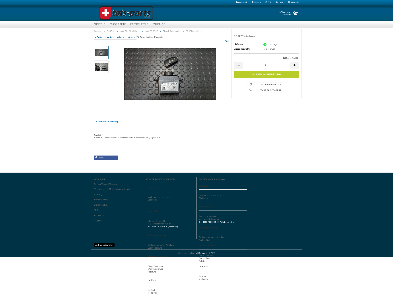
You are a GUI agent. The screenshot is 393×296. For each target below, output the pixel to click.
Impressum (99, 215)
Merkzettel (294, 2)
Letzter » (131, 37)
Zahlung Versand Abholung (105, 184)
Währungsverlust (155, 269)
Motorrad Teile (139, 24)
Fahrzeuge (159, 24)
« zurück (109, 37)
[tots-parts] (126, 13)
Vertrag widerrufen (104, 245)
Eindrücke (152, 200)
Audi (227, 41)
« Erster (99, 37)
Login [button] (280, 2)
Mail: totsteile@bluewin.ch (159, 224)
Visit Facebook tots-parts (159, 197)
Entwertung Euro (101, 205)
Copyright (98, 220)
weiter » (120, 37)
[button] (268, 2)
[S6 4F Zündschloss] (170, 74)
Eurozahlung (204, 258)
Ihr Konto (152, 290)
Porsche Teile (118, 24)
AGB (96, 210)
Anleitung (98, 194)
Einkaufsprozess (155, 266)
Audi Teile (99, 24)
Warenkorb (242, 2)
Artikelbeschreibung (107, 121)
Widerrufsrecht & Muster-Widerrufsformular (113, 189)
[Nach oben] (384, 291)
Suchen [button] (257, 2)
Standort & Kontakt (156, 221)
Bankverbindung (101, 200)
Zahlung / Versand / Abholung (161, 245)
